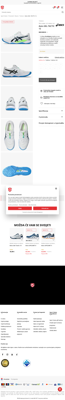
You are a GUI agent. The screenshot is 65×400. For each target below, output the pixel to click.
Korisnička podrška (22, 319)
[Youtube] (12, 354)
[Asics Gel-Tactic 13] (17, 235)
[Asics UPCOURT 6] (32, 235)
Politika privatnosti (6, 326)
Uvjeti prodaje (5, 321)
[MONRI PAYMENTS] (3, 387)
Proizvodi (11, 16)
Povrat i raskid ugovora (23, 329)
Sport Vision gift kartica (56, 320)
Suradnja (3, 329)
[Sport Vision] (2, 7)
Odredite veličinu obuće (39, 329)
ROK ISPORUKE (32, 1)
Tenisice (21, 16)
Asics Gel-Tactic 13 (15, 245)
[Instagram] (7, 354)
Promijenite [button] (14, 379)
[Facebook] (2, 354)
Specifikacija (43, 111)
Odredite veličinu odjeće (40, 331)
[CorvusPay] (35, 384)
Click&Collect (53, 330)
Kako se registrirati (38, 324)
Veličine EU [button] (42, 60)
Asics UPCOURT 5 (46, 245)
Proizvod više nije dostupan (47, 80)
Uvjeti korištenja (5, 324)
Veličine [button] (48, 60)
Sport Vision (4, 16)
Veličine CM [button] (54, 60)
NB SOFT (36, 398)
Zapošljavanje (5, 334)
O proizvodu (43, 117)
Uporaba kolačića (5, 336)
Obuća (16, 16)
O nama (3, 319)
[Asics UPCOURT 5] (48, 235)
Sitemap (3, 339)
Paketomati (53, 328)
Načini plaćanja (37, 319)
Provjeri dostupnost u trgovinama (51, 123)
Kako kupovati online (39, 321)
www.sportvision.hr (25, 398)
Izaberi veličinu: (44, 57)
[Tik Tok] (17, 354)
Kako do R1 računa (38, 326)
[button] (32, 12)
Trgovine (3, 331)
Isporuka (19, 326)
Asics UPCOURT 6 (30, 245)
